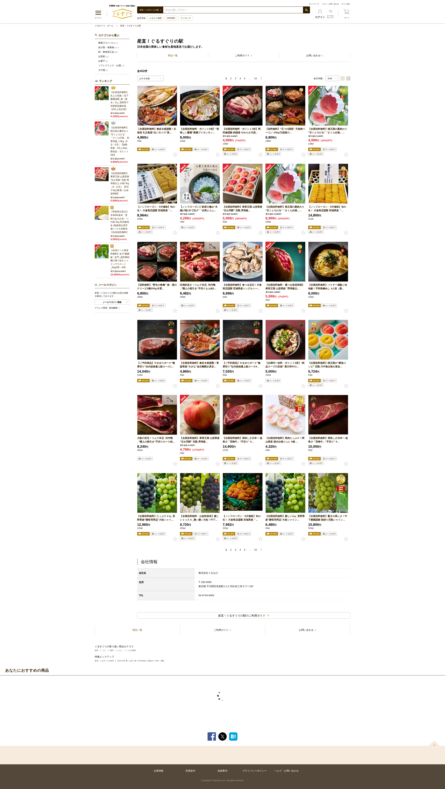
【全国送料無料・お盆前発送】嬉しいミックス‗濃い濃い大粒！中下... (199, 518)
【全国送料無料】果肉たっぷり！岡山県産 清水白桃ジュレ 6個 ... (284, 440)
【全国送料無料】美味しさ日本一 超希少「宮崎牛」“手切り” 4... (242, 440)
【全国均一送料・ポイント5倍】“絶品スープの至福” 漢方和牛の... (285, 364)
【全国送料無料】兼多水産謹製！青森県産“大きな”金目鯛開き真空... (199, 364)
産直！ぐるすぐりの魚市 (104, 661)
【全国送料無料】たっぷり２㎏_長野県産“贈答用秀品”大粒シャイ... (156, 518)
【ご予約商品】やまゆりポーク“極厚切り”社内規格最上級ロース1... (156, 364)
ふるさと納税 (155, 18)
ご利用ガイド (242, 55)
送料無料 (171, 18)
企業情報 (158, 770)
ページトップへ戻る (434, 743)
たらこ (120, 650)
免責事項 (222, 770)
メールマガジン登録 (112, 302)
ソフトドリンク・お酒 (111, 65)
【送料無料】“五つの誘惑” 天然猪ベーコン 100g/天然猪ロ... (285, 130)
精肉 (96, 650)
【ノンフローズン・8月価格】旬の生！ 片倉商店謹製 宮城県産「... (156, 208)
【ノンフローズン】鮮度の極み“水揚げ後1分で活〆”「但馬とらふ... (199, 208)
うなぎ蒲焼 (131, 650)
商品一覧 (173, 55)
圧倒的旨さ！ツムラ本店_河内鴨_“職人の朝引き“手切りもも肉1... (198, 286)
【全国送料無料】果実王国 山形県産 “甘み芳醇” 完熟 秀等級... (242, 208)
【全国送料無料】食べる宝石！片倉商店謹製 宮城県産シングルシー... (242, 286)
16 (255, 78)
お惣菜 (103, 56)
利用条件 (190, 770)
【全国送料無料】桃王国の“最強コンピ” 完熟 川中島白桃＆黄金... (327, 364)
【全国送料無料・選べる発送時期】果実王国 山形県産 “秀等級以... (284, 286)
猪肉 (112, 650)
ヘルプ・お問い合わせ (330, 4)
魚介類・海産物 (108, 47)
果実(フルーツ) (108, 43)
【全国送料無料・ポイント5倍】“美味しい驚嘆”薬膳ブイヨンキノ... (199, 130)
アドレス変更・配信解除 (106, 308)
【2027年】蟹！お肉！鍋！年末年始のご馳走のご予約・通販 (140, 661)
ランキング (185, 18)
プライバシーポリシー (254, 770)
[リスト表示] (348, 78)
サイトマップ (314, 4)
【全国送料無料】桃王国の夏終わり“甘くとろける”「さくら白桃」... (327, 130)
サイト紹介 (346, 4)
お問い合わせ (313, 55)
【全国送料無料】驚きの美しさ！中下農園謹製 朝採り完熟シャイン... (327, 518)
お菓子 (103, 61)
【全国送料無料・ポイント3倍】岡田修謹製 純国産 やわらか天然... (242, 130)
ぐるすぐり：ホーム (104, 26)
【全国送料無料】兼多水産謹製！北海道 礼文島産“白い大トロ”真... (156, 130)
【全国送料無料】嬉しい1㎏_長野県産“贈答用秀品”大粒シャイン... (285, 518)
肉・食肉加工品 (108, 52)
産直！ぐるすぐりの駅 (130, 26)
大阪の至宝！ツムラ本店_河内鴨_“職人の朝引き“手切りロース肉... (156, 440)
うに (104, 650)
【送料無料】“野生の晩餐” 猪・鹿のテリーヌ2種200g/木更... (157, 286)
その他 (103, 70)
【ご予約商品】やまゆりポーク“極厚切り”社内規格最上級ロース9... (241, 364)
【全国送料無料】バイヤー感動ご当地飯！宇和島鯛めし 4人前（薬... (327, 286)
